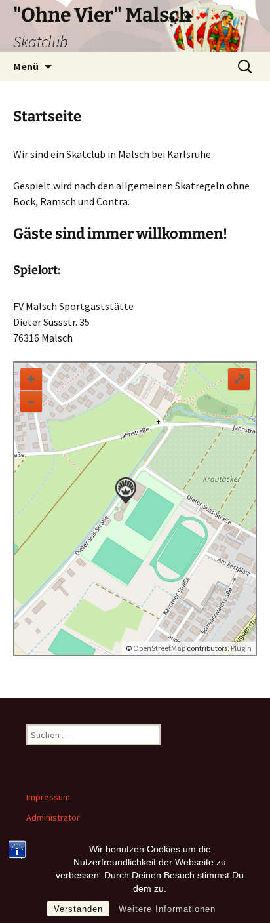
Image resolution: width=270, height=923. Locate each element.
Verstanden (78, 909)
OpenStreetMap (159, 648)
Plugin (240, 648)
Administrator (53, 817)
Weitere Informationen (167, 909)
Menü (26, 66)
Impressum (48, 797)
